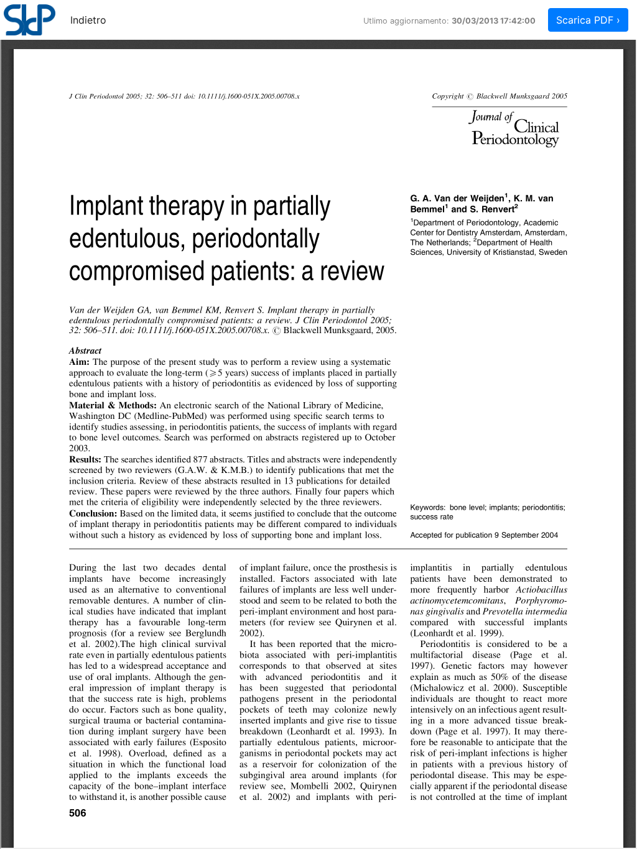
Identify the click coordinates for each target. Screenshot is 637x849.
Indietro (88, 20)
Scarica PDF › (588, 20)
